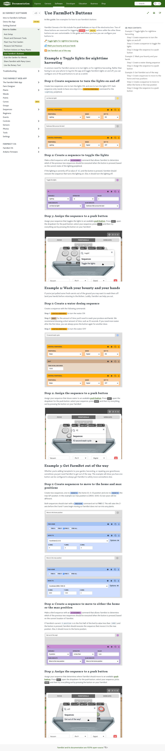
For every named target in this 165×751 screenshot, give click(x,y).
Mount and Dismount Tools (15, 38)
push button (99, 221)
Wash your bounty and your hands (61, 46)
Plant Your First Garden (13, 42)
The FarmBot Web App (12, 82)
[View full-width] (148, 13)
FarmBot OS (8, 148)
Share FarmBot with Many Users (17, 61)
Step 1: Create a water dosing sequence (143, 62)
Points (5, 98)
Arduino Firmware (10, 152)
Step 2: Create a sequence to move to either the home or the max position (143, 83)
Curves (21, 102)
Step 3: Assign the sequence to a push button (143, 51)
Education (83, 3)
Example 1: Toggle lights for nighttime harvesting (140, 32)
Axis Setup (8, 34)
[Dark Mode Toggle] (157, 3)
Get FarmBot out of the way (59, 50)
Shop (103, 3)
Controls (6, 121)
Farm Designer (9, 86)
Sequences (7, 109)
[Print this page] (154, 13)
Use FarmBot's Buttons (14, 53)
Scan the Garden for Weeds (15, 57)
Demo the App (21, 22)
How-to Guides (9, 29)
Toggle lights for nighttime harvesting (62, 41)
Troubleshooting (9, 71)
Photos (6, 129)
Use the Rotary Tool (12, 65)
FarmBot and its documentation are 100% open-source (80, 747)
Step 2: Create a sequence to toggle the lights (144, 45)
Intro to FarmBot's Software (14, 18)
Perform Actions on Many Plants (17, 50)
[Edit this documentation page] (160, 13)
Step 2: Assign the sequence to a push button (143, 67)
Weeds (6, 94)
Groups (6, 105)
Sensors (6, 125)
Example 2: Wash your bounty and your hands (141, 57)
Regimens (7, 113)
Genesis (48, 3)
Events (6, 117)
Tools (5, 132)
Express (37, 3)
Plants (5, 90)
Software (59, 3)
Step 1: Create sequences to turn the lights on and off (142, 38)
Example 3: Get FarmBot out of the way (141, 72)
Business (94, 3)
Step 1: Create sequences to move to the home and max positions (144, 77)
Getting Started (9, 25)
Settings (6, 136)
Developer (70, 3)
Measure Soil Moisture (13, 46)
